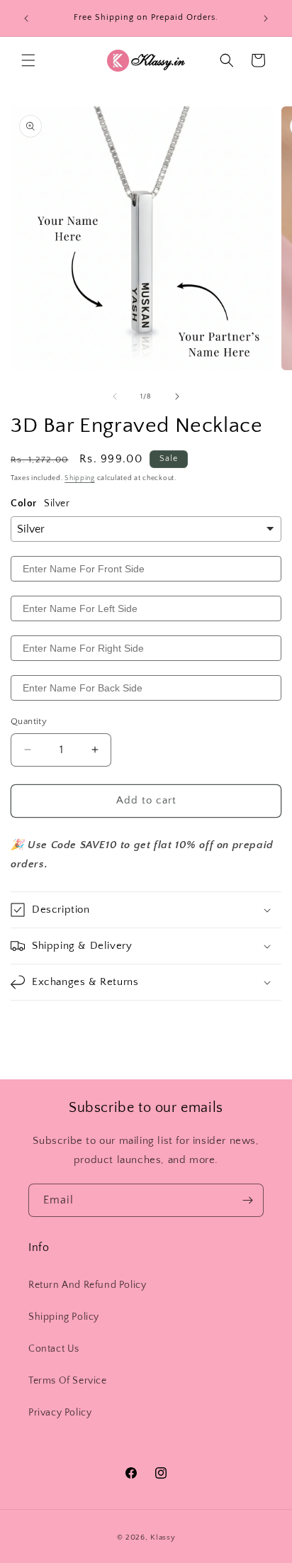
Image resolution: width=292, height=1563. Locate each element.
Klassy (162, 1537)
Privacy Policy (59, 1412)
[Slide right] (177, 396)
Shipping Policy (63, 1317)
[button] (28, 60)
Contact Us (53, 1349)
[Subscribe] (247, 1200)
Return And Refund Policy (87, 1285)
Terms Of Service (67, 1380)
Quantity (29, 721)
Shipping (79, 478)
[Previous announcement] (26, 18)
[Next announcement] (265, 18)
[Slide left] (114, 396)
